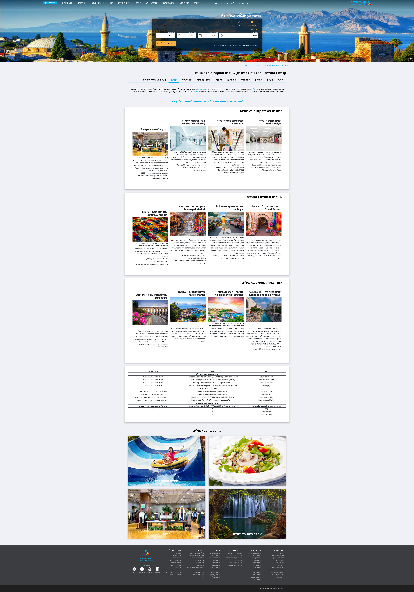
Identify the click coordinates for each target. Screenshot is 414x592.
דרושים (202, 577)
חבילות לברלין (257, 572)
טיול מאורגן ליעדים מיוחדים (234, 558)
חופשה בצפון (177, 558)
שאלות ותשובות (199, 572)
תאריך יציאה (214, 32)
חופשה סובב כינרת (175, 560)
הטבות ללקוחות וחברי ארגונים (195, 567)
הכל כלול (245, 80)
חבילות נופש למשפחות (197, 553)
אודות (282, 553)
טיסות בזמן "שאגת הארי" (276, 575)
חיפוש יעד (255, 32)
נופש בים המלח (176, 555)
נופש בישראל (67, 3)
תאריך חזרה (193, 32)
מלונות (219, 80)
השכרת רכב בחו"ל (199, 560)
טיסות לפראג (216, 570)
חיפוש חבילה (167, 43)
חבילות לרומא (257, 565)
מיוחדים (201, 550)
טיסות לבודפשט (215, 567)
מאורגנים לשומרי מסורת (235, 553)
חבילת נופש (254, 29)
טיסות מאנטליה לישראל (154, 80)
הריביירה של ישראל (175, 575)
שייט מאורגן (200, 565)
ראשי (280, 80)
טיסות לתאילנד (215, 565)
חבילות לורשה (257, 563)
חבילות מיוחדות (151, 3)
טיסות (196, 3)
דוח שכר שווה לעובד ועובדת (275, 570)
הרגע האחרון (50, 3)
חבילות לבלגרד (257, 579)
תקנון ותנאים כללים (278, 560)
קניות (174, 80)
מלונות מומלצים (168, 3)
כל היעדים (81, 3)
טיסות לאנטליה (194, 91)
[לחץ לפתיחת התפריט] (216, 3)
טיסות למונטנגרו (215, 558)
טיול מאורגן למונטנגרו (235, 563)
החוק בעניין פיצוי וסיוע (277, 567)
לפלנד (138, 3)
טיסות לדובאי (216, 555)
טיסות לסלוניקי (215, 572)
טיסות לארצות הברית (198, 570)
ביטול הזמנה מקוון (278, 558)
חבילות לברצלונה (256, 577)
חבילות (258, 80)
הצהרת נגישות (279, 563)
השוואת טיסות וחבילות (277, 572)
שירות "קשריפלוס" (198, 575)
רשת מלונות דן (176, 567)
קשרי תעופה (279, 550)
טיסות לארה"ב (215, 577)
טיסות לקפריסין (215, 575)
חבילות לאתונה (256, 560)
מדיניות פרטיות (279, 565)
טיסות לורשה (216, 560)
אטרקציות (187, 80)
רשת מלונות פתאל (175, 570)
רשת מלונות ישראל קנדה (173, 572)
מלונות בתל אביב (176, 563)
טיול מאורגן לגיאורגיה (236, 560)
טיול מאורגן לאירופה (236, 555)
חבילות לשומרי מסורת (254, 553)
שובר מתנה (280, 577)
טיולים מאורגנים (124, 3)
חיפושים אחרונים (245, 3)
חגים (111, 3)
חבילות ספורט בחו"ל (198, 558)
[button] (221, 35)
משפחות (231, 80)
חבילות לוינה (257, 570)
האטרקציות (201, 89)
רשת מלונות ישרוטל (175, 565)
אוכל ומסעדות (203, 80)
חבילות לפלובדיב (256, 567)
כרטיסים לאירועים (97, 3)
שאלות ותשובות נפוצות (277, 555)
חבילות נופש (184, 3)
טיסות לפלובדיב (215, 553)
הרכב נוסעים (171, 32)
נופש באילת (177, 553)
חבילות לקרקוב (256, 558)
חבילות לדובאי (257, 555)
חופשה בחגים (200, 563)
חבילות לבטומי (257, 575)
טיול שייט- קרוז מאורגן (235, 565)
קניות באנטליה (249, 65)
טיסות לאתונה (216, 563)
